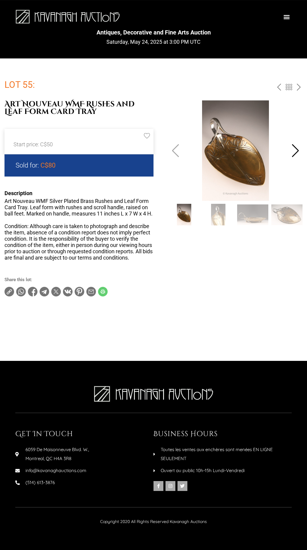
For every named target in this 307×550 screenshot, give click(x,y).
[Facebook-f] (158, 486)
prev (278, 88)
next (298, 88)
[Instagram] (170, 486)
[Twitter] (182, 486)
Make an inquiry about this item (42, 343)
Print (15, 314)
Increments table (27, 333)
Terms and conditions (32, 324)
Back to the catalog (288, 88)
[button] (287, 17)
